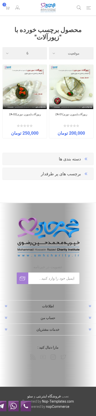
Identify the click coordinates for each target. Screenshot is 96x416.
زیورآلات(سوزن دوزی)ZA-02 (25, 114)
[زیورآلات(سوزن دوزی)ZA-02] (25, 87)
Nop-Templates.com (58, 401)
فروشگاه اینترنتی (48, 396)
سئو (30, 396)
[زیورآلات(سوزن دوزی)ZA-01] (71, 87)
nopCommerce (57, 407)
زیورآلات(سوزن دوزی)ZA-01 (71, 114)
